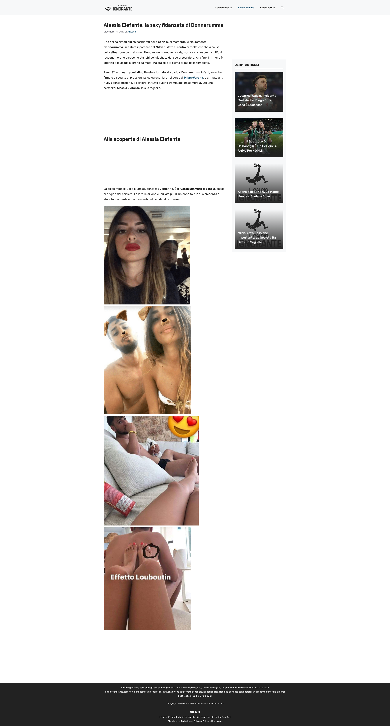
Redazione (186, 721)
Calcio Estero (267, 7)
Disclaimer (216, 721)
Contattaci (217, 703)
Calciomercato (223, 7)
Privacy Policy (201, 721)
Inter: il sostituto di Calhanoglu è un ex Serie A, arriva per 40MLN (257, 146)
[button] (282, 7)
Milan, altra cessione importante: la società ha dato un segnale (257, 237)
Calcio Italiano (246, 7)
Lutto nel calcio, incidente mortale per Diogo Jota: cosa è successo (257, 100)
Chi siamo (173, 721)
